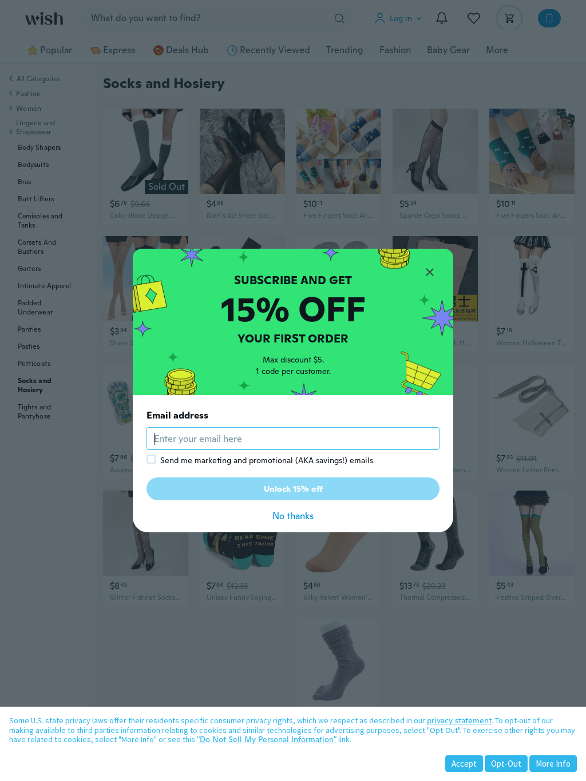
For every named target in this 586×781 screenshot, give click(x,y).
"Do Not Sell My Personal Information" (266, 739)
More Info (553, 763)
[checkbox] (151, 459)
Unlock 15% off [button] (293, 489)
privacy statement (459, 720)
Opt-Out (506, 763)
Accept (464, 763)
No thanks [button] (293, 516)
